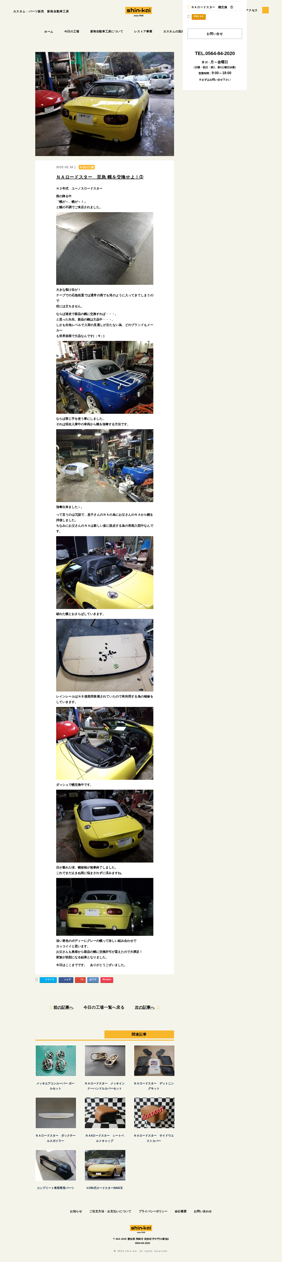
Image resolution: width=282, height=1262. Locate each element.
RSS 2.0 (199, 16)
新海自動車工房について (106, 31)
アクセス (252, 10)
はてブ (92, 979)
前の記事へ (63, 1007)
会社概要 (181, 1211)
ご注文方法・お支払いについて (110, 1211)
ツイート (50, 979)
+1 (81, 979)
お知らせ (76, 1211)
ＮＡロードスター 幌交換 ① (212, 7)
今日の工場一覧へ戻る (104, 1007)
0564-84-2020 (142, 1243)
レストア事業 (143, 31)
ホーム (48, 31)
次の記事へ (145, 1007)
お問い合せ (215, 33)
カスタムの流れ (173, 31)
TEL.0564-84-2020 (215, 53)
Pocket (107, 979)
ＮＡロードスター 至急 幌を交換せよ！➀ (99, 177)
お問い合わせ (203, 1211)
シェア (67, 979)
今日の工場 (71, 31)
